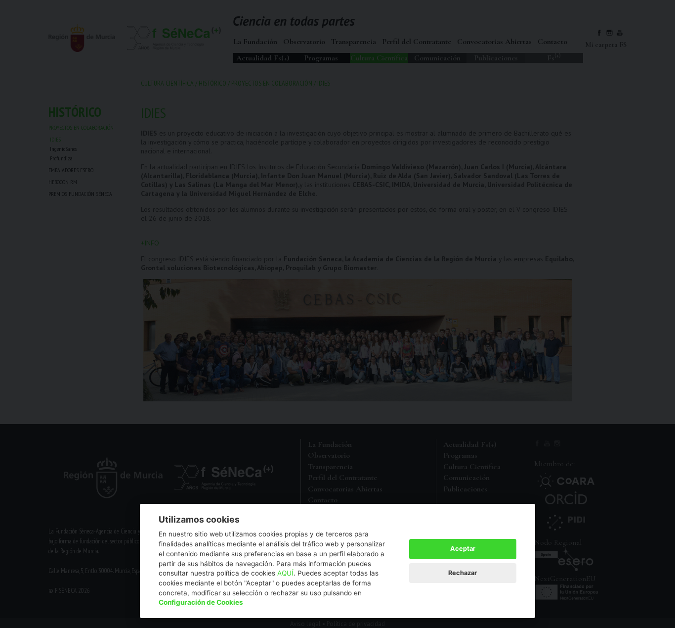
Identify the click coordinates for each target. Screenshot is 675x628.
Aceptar (462, 548)
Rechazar (462, 573)
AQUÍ (285, 573)
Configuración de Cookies (201, 602)
